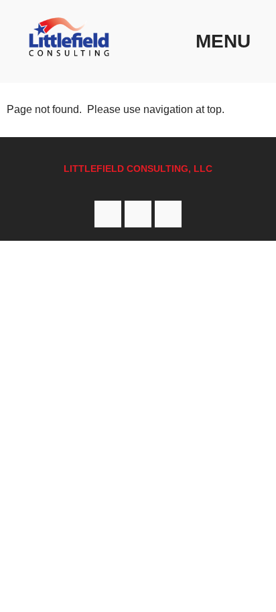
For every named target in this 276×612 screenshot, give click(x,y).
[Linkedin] (168, 214)
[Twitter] (138, 214)
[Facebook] (107, 214)
